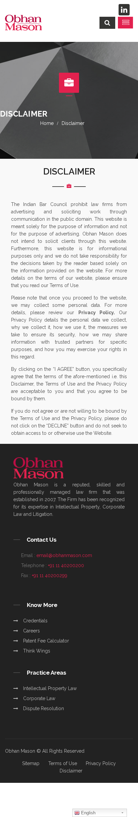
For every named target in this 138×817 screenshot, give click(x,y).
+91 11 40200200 (66, 565)
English (87, 812)
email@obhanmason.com (64, 555)
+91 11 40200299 (49, 575)
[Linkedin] (124, 9)
